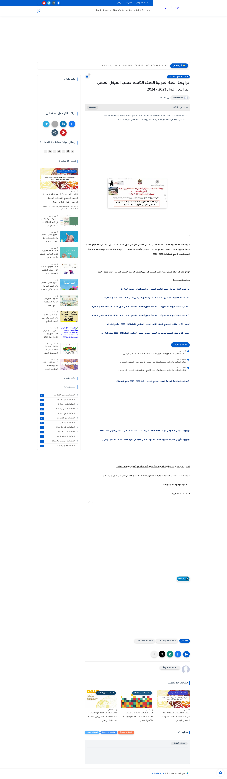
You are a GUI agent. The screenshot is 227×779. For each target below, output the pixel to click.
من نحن (119, 3)
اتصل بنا (129, 3)
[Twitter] (54, 124)
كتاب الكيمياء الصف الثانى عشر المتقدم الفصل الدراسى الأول (49, 271)
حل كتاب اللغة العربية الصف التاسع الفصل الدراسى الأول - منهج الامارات (155, 289)
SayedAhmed (177, 98)
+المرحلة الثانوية (103, 10)
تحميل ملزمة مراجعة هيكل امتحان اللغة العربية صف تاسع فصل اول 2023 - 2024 (151, 120)
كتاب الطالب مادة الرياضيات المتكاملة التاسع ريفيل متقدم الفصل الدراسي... (152, 370)
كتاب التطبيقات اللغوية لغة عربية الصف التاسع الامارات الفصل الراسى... (153, 354)
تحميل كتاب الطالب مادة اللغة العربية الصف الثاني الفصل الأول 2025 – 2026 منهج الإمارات (49, 287)
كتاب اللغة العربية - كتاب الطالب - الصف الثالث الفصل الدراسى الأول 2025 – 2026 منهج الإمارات (49, 255)
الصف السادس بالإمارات (58, 395)
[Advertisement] (113, 41)
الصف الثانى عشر (58, 423)
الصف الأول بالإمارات (58, 446)
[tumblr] (53, 3)
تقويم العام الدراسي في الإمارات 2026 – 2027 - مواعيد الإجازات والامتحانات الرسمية (49, 223)
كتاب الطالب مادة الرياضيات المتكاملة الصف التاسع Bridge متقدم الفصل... (152, 362)
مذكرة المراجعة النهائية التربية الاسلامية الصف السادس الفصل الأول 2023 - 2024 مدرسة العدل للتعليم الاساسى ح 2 (49, 350)
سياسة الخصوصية (143, 3)
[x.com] (39, 3)
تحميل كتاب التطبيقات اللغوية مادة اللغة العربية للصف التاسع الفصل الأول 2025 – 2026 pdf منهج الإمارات (140, 307)
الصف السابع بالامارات (58, 400)
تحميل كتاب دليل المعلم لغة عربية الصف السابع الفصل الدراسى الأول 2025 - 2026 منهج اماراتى (145, 333)
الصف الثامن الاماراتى (58, 404)
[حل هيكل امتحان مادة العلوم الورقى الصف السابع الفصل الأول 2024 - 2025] (69, 316)
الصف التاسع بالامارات (178, 77)
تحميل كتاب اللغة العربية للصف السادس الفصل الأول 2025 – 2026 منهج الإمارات (50, 366)
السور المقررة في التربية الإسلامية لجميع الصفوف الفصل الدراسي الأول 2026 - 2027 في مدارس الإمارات (49, 302)
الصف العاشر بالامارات (58, 427)
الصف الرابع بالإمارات (58, 418)
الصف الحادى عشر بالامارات (58, 441)
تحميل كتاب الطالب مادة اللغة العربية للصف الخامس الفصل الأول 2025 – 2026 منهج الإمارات (49, 239)
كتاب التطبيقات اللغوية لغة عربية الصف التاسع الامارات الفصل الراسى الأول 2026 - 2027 (60, 198)
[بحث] (39, 11)
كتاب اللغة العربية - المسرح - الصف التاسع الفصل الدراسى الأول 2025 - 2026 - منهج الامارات (147, 298)
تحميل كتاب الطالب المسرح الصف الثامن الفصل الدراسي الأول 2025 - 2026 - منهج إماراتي (148, 324)
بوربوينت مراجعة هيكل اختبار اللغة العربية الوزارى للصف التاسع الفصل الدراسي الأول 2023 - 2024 (144, 116)
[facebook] (58, 3)
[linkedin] (63, 124)
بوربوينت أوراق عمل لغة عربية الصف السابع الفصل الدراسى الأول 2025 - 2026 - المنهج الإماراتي (145, 440)
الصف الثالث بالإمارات (58, 432)
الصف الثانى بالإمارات (58, 436)
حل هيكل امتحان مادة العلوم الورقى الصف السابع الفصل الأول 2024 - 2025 (49, 318)
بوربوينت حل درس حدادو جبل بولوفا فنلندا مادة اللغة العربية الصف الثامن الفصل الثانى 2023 (49, 334)
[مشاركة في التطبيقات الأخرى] (154, 654)
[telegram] (49, 3)
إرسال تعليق (179, 743)
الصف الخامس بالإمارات (58, 409)
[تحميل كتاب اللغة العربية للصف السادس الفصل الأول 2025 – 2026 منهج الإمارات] (69, 364)
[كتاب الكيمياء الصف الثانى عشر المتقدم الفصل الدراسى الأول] (69, 268)
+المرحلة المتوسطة (122, 10)
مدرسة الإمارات (172, 7)
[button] (178, 654)
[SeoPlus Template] (188, 773)
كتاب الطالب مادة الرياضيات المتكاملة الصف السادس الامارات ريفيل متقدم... (134, 66)
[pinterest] (44, 3)
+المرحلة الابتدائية (142, 10)
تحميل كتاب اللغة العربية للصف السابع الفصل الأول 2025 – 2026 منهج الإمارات (153, 381)
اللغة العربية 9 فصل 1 (144, 641)
